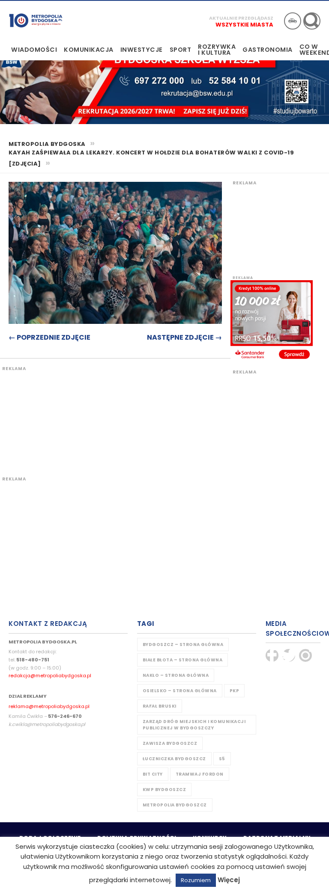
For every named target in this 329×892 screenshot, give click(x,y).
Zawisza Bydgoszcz (170, 743)
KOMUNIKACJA (89, 49)
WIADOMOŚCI (34, 49)
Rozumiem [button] (196, 880)
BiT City (153, 774)
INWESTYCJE (141, 49)
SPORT (180, 49)
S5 (222, 759)
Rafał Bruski (159, 706)
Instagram (305, 655)
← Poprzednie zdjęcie (49, 337)
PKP (234, 691)
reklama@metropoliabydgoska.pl (49, 706)
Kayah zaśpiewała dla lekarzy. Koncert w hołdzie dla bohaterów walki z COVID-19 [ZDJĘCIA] (151, 158)
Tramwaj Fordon (200, 774)
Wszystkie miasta (244, 25)
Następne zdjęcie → (184, 337)
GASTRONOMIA (267, 49)
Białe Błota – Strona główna (183, 660)
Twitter (288, 655)
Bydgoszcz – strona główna (183, 644)
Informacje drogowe (292, 21)
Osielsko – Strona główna (180, 691)
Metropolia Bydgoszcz (175, 805)
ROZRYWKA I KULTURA (217, 49)
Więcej (229, 879)
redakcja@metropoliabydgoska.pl (50, 675)
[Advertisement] (160, 414)
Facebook (272, 655)
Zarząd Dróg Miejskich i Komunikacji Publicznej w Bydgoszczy (194, 724)
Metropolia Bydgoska (36, 20)
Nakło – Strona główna (176, 675)
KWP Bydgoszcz (164, 789)
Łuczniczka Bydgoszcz (174, 759)
